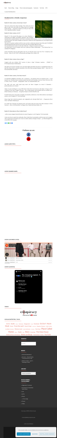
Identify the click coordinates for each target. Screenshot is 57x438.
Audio (13, 324)
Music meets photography (26, 8)
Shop (23, 332)
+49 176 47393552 (28, 423)
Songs (17, 8)
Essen (11, 326)
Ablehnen (35, 434)
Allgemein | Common (27, 385)
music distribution (26, 329)
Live (23, 391)
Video (23, 403)
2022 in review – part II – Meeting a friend (28, 361)
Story (27, 332)
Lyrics (23, 394)
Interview (34, 326)
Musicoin (32, 329)
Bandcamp (21, 323)
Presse (23, 401)
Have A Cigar (28, 326)
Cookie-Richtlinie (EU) (10, 11)
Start (6, 8)
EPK (46, 8)
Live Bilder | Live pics (9, 329)
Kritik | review (49, 326)
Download (36, 324)
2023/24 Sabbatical (26, 354)
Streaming (32, 332)
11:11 (8, 324)
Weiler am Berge (26, 335)
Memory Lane (18, 329)
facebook (36, 8)
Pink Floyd (37, 329)
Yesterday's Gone (38, 334)
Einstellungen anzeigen (47, 434)
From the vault (19, 326)
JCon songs (25, 398)
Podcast (16, 332)
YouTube (42, 8)
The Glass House (42, 332)
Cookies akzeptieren (24, 434)
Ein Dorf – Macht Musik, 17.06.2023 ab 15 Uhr (28, 357)
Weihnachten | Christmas (13, 334)
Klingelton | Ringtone (41, 326)
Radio (20, 332)
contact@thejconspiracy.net (28, 417)
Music (23, 396)
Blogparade (27, 323)
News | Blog (11, 8)
